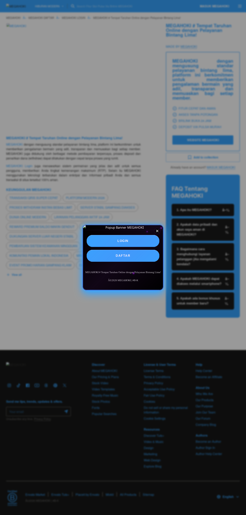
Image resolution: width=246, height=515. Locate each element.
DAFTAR (123, 255)
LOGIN (123, 240)
